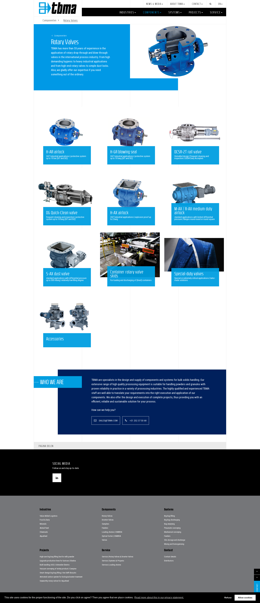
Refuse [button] (228, 597)
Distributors (168, 561)
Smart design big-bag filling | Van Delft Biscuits (58, 573)
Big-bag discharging (172, 520)
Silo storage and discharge (174, 540)
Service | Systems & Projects (113, 561)
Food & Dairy (45, 520)
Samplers (105, 524)
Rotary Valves (107, 516)
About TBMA (176, 4)
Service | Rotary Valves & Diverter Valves (117, 556)
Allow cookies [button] (245, 597)
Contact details (170, 556)
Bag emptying (169, 524)
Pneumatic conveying (172, 528)
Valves (104, 540)
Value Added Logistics (48, 516)
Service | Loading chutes (111, 565)
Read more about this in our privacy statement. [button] (159, 597)
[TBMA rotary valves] (178, 51)
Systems (174, 12)
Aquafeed (43, 536)
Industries (126, 12)
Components (151, 12)
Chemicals (44, 532)
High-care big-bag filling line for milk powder (57, 556)
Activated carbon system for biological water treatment (61, 577)
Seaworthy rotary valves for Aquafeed (54, 581)
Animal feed (44, 528)
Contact (196, 4)
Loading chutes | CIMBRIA (112, 532)
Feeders (105, 528)
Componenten (60, 35)
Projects (195, 12)
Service (215, 12)
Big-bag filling (169, 516)
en (219, 4)
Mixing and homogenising (174, 544)
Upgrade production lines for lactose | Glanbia (58, 561)
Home (57, 8)
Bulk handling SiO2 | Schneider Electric (55, 565)
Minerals (43, 524)
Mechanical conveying (172, 532)
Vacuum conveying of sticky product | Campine (58, 569)
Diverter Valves (107, 520)
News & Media (153, 4)
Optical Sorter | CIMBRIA (111, 536)
